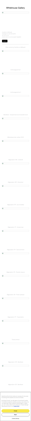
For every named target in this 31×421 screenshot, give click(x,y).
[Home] (15, 9)
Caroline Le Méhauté (7, 32)
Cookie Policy (16, 406)
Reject (15, 414)
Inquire (5, 41)
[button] (15, 20)
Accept (15, 410)
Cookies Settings (15, 418)
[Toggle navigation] (28, 3)
